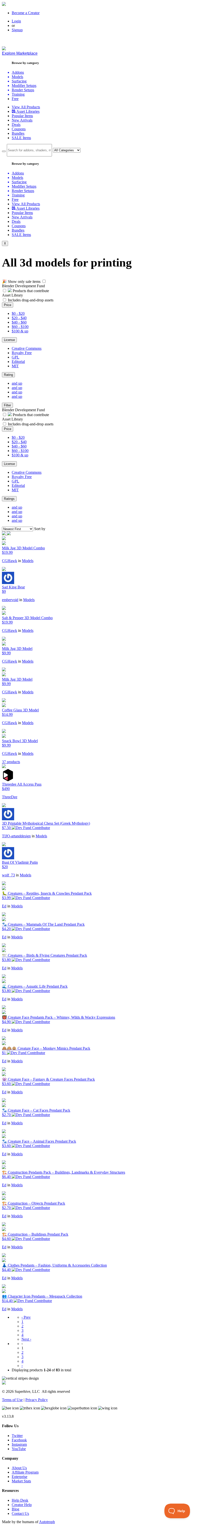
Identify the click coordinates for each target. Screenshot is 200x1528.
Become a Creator (26, 13)
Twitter (17, 1436)
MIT (15, 366)
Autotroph (47, 1522)
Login (16, 21)
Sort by (39, 529)
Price (7, 305)
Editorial (18, 361)
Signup (17, 30)
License (9, 340)
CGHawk (9, 561)
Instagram (19, 1444)
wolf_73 (8, 875)
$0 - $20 (18, 313)
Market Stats (21, 1481)
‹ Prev (26, 1317)
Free (15, 99)
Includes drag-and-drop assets (30, 300)
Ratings (9, 499)
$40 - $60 (19, 322)
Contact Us (20, 1513)
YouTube (19, 1449)
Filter (7, 405)
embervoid (10, 600)
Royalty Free (22, 353)
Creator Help (22, 1505)
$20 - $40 (19, 318)
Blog (15, 1509)
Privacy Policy (36, 1400)
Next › (26, 1339)
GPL (15, 357)
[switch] (44, 281)
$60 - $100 (20, 327)
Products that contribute (30, 291)
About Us (19, 1468)
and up (17, 383)
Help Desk (20, 1500)
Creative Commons (26, 348)
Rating (8, 375)
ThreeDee (9, 797)
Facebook (19, 1440)
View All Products (26, 107)
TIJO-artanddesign (16, 836)
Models (27, 561)
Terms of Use (12, 1400)
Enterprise (19, 1477)
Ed (4, 906)
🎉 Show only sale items (21, 281)
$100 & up (20, 331)
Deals (16, 125)
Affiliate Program (25, 1472)
